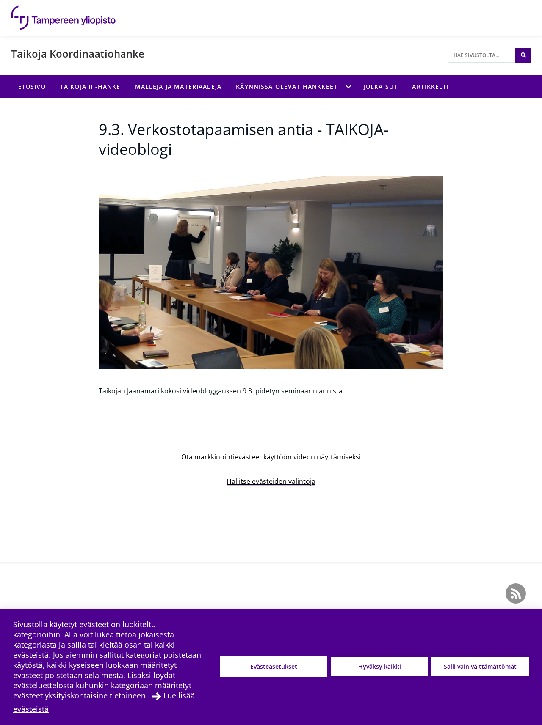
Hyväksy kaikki (379, 666)
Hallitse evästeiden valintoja (271, 481)
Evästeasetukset (273, 666)
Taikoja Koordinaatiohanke (77, 53)
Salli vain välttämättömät (480, 666)
